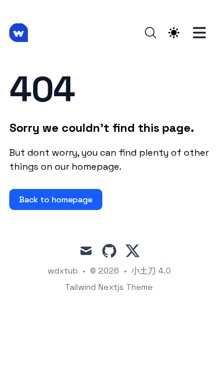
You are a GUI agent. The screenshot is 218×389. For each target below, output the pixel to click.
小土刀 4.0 (151, 270)
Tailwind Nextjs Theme (109, 287)
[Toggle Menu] (199, 32)
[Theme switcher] (174, 33)
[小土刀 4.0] (22, 32)
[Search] (151, 33)
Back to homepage (55, 199)
